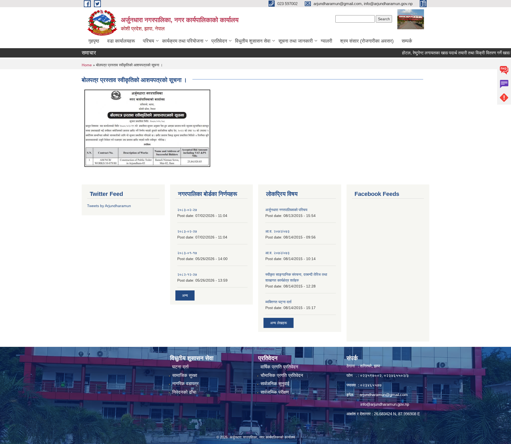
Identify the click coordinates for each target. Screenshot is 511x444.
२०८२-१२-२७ (187, 274)
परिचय (148, 41)
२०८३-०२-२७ (187, 210)
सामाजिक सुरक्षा (184, 375)
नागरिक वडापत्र (185, 383)
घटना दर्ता (180, 366)
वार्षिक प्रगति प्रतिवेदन (279, 366)
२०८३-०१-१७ (187, 253)
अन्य (185, 295)
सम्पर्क (407, 41)
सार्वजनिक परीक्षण (275, 392)
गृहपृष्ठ (93, 41)
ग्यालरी (326, 41)
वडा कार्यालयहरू (121, 41)
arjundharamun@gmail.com (384, 394)
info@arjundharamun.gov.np (384, 404)
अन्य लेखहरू (278, 323)
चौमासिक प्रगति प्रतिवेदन (282, 375)
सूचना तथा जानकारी (295, 41)
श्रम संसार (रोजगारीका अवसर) (367, 41)
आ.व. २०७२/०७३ (277, 231)
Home (87, 65)
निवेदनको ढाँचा (184, 392)
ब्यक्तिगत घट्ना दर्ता (278, 302)
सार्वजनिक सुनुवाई (275, 383)
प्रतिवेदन (219, 41)
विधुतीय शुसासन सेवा (252, 41)
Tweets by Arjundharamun (109, 206)
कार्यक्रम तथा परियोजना (182, 41)
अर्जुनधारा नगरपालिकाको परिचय (286, 210)
